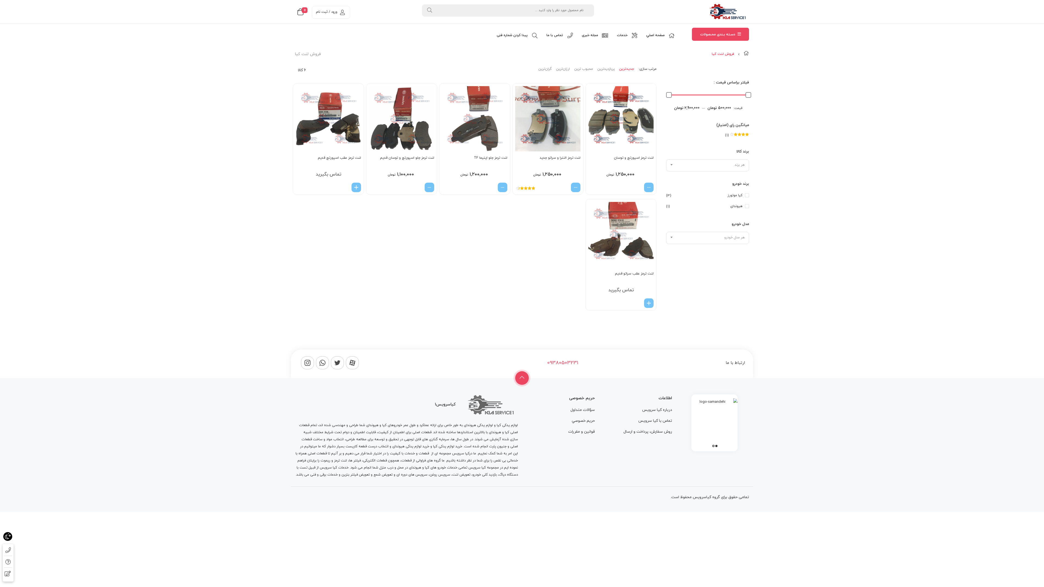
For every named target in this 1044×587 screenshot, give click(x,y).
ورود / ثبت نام (326, 12)
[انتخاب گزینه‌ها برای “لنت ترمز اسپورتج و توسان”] (649, 187)
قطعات (424, 453)
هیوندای (736, 206)
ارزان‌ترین (563, 69)
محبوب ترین (583, 69)
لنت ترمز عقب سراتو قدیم (634, 273)
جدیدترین (626, 69)
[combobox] (707, 165)
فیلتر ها (355, 460)
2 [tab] (713, 446)
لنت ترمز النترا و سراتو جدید (560, 157)
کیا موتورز (735, 195)
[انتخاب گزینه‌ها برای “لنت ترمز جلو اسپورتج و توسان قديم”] (429, 187)
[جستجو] (429, 10)
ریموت (325, 460)
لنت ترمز (340, 460)
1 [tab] (716, 446)
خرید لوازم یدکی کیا (447, 446)
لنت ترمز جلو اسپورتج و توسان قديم (407, 157)
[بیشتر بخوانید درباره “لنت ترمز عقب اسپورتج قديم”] (356, 187)
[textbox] (707, 165)
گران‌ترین (545, 69)
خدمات (410, 453)
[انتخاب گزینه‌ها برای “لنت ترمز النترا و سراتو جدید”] (575, 187)
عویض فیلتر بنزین (355, 474)
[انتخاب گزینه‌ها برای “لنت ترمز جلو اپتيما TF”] (502, 187)
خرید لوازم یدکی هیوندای (410, 446)
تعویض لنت (461, 474)
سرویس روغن (440, 474)
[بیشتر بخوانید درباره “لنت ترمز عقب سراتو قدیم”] (649, 303)
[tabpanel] (714, 421)
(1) (737, 135)
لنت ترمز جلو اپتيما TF (490, 157)
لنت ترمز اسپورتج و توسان (634, 157)
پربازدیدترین (606, 69)
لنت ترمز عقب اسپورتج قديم (339, 157)
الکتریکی (369, 460)
